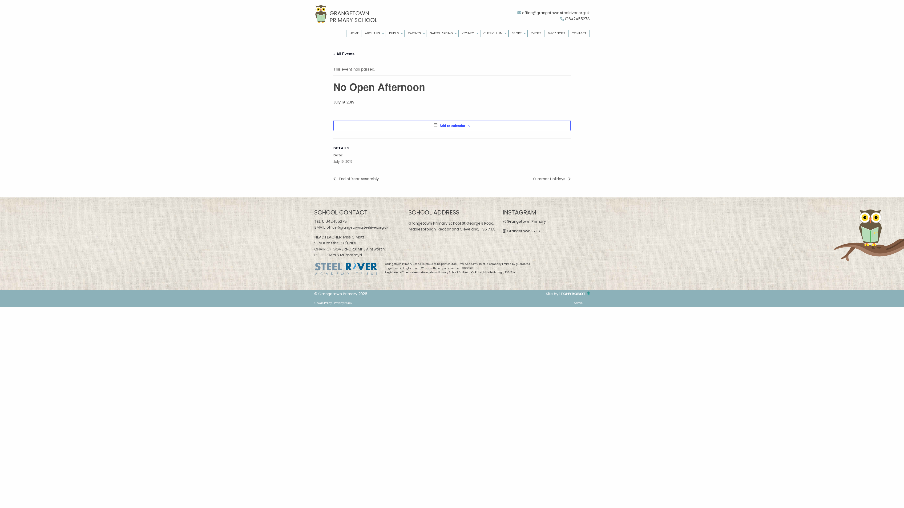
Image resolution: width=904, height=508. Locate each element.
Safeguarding (441, 33)
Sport (517, 33)
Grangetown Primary (526, 221)
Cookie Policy (323, 303)
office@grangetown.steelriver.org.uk (555, 13)
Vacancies (556, 33)
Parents (414, 33)
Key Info (468, 33)
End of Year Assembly (358, 179)
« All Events (344, 53)
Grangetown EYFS (523, 231)
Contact (579, 33)
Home (354, 33)
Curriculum (493, 33)
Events (536, 33)
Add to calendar (452, 125)
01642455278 (577, 19)
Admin (578, 303)
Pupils (394, 33)
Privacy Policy (343, 303)
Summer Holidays (549, 179)
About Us (372, 33)
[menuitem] (354, 33)
